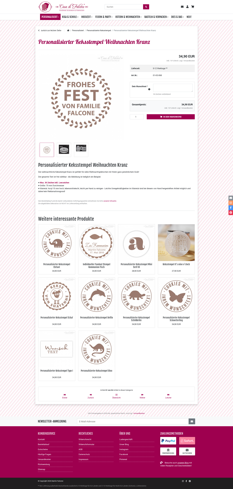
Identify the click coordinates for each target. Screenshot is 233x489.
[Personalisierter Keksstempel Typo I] (56, 349)
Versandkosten (189, 60)
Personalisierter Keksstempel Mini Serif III (136, 265)
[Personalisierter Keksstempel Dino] (96, 349)
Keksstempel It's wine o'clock (176, 264)
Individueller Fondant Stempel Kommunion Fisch (96, 265)
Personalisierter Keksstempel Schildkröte (136, 319)
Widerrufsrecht (85, 439)
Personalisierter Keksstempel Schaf (57, 317)
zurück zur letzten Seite (50, 30)
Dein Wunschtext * (140, 86)
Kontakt (41, 439)
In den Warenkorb (172, 116)
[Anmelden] (192, 421)
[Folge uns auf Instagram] (183, 481)
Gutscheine (43, 449)
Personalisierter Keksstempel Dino (96, 370)
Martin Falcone (57, 481)
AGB (80, 449)
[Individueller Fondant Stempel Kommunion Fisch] (96, 242)
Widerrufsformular (86, 444)
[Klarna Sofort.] (187, 440)
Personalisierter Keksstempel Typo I (56, 370)
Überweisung (168, 453)
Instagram (123, 449)
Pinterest (123, 459)
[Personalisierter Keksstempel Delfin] (96, 295)
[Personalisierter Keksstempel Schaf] (56, 295)
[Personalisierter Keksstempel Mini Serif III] (136, 242)
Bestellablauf (43, 444)
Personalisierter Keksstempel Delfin (96, 317)
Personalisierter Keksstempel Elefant (56, 265)
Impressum (83, 459)
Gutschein (187, 453)
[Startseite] (68, 30)
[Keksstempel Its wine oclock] (176, 242)
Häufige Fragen (44, 454)
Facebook (123, 454)
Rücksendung (44, 464)
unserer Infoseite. (110, 201)
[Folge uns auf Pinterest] (190, 481)
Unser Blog (124, 444)
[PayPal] (168, 440)
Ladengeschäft (126, 439)
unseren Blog (183, 462)
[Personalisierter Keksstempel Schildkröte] (136, 295)
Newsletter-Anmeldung (52, 421)
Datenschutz (84, 454)
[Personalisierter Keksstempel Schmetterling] (176, 295)
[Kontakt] (231, 198)
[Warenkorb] (192, 6)
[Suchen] (146, 6)
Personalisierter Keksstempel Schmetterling (176, 319)
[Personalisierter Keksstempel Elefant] (56, 242)
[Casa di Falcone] (63, 6)
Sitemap (41, 469)
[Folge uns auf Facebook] (186, 481)
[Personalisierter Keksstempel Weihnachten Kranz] (81, 97)
